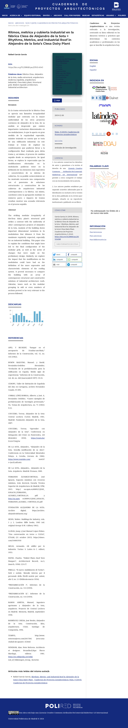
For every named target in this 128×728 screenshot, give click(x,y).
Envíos (46, 15)
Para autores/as (96, 236)
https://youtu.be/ (38, 438)
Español (93, 70)
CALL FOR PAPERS (72, 15)
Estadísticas (98, 15)
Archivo (58, 15)
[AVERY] (113, 89)
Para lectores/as (96, 232)
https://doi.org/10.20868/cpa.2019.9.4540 (25, 67)
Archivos (19, 23)
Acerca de (15, 15)
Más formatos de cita (66, 244)
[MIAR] (104, 105)
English (93, 66)
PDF (58, 100)
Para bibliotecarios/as (98, 239)
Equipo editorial (32, 15)
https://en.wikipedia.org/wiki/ (20, 657)
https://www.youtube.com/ (19, 459)
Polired (122, 15)
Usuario (110, 15)
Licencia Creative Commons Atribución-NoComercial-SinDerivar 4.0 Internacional (67, 171)
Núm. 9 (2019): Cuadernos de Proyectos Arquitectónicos (52, 23)
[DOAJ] (110, 145)
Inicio (5, 15)
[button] (59, 254)
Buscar (86, 15)
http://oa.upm (14, 498)
